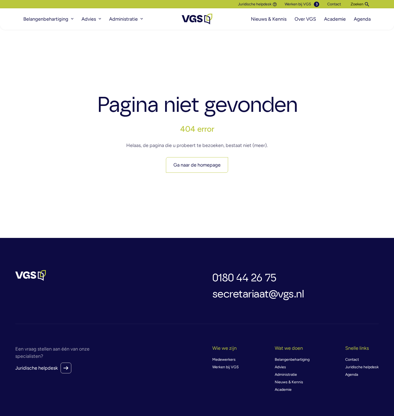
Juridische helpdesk (255, 4)
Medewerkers (224, 359)
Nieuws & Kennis (269, 19)
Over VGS (305, 19)
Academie (335, 19)
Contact (334, 4)
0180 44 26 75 (244, 278)
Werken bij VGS (298, 4)
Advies (88, 19)
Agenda (362, 19)
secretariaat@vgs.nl (258, 294)
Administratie (123, 19)
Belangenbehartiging (45, 19)
